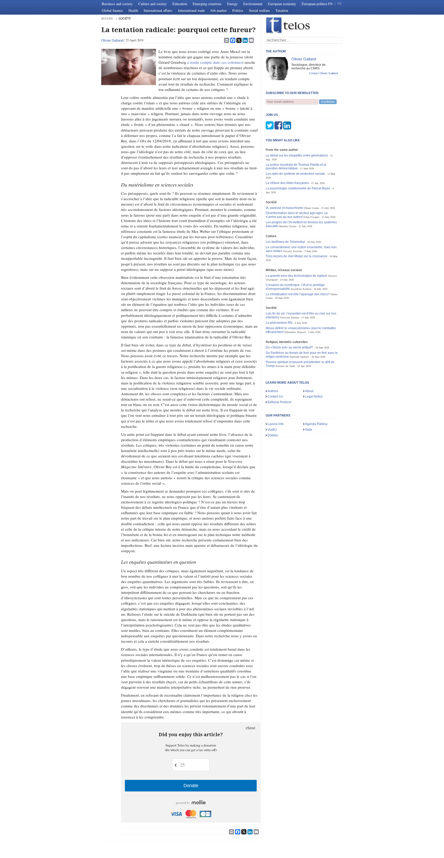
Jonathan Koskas (301, 289)
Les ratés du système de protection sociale (295, 174)
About (309, 391)
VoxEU (272, 429)
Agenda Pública (316, 424)
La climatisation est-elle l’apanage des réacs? (298, 294)
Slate (308, 429)
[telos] (304, 25)
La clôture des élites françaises (287, 183)
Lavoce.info (275, 424)
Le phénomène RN (279, 323)
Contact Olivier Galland (323, 73)
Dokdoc (272, 435)
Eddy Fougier (311, 217)
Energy (232, 3)
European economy (282, 3)
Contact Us (275, 396)
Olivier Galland (112, 40)
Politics (237, 10)
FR (339, 4)
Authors (272, 391)
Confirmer (328, 102)
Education (179, 3)
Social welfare (259, 10)
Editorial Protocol (279, 402)
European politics (314, 3)
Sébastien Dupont (295, 332)
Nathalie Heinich (299, 356)
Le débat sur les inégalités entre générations (297, 155)
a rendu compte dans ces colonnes (214, 62)
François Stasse (289, 317)
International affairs (158, 10)
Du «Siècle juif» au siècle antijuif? (289, 347)
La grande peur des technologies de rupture (296, 276)
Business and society (117, 3)
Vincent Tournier (292, 251)
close (250, 728)
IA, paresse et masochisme (284, 208)
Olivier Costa (311, 208)
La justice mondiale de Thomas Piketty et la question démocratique (296, 166)
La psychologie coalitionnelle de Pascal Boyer (298, 188)
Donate (190, 785)
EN (330, 4)
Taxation (281, 10)
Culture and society (152, 3)
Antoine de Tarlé (285, 366)
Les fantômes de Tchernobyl (285, 242)
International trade (191, 10)
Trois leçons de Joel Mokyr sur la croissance (296, 256)
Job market (218, 10)
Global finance (112, 10)
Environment (252, 3)
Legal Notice (314, 396)
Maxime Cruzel (287, 226)
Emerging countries (207, 3)
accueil (107, 18)
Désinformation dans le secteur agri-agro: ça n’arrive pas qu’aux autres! (297, 215)
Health (133, 10)
